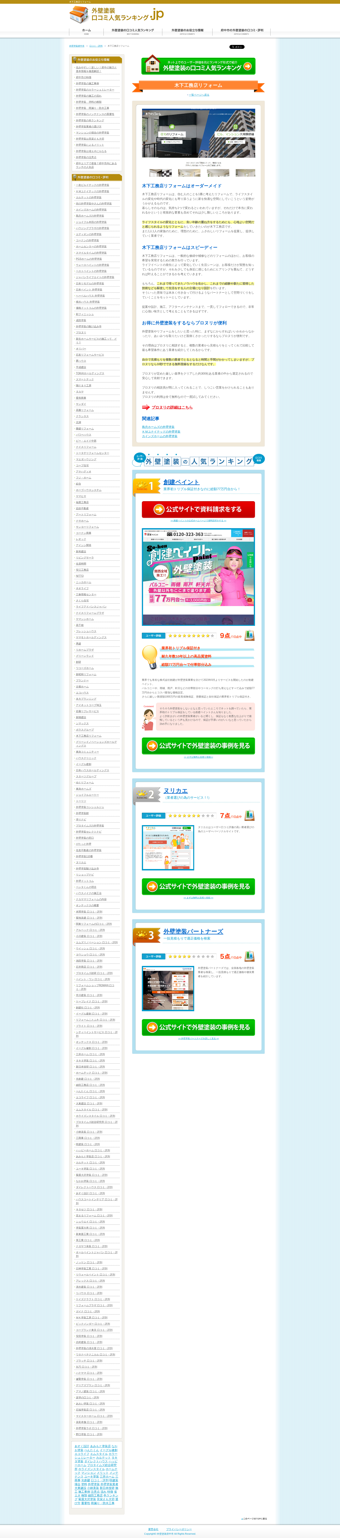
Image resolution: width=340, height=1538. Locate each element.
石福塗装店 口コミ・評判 (90, 1409)
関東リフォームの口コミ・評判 (94, 923)
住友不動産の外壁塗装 (89, 850)
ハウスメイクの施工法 (89, 893)
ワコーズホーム (85, 668)
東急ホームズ (83, 788)
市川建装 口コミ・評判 (89, 995)
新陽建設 (81, 717)
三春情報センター (86, 594)
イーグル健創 (108, 1450)
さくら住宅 (82, 600)
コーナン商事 (83, 533)
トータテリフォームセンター (92, 453)
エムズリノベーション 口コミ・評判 (97, 942)
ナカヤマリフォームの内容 (91, 899)
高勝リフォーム (85, 410)
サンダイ (81, 404)
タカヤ (80, 391)
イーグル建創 (83, 764)
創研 (78, 661)
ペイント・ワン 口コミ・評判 (93, 979)
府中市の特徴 (83, 77)
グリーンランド (85, 655)
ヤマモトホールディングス (91, 637)
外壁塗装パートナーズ (193, 931)
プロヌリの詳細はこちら (172, 407)
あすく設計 (82, 1446)
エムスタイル (99, 1453)
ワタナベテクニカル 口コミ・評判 (95, 1354)
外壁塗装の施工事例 (87, 83)
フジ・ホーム (83, 477)
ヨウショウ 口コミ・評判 (90, 954)
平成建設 (81, 367)
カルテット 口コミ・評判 (90, 1162)
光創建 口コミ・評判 (88, 1078)
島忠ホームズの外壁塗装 (158, 427)
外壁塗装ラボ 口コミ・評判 (91, 1428)
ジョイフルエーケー (87, 794)
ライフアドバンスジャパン (91, 606)
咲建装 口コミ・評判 (88, 1144)
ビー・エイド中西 (86, 440)
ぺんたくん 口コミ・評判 (90, 1091)
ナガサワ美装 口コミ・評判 (91, 1246)
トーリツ (81, 801)
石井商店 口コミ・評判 (89, 966)
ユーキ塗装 (91, 1476)
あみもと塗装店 (100, 1446)
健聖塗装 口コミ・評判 (89, 1379)
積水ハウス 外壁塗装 (88, 301)
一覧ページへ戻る (199, 94)
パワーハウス (83, 434)
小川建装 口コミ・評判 (89, 936)
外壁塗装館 (82, 813)
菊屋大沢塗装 (87, 1499)
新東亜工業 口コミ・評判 (90, 1234)
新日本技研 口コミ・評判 (90, 1066)
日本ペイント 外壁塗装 (89, 289)
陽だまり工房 (83, 385)
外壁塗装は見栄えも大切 (90, 138)
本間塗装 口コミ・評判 (89, 911)
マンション (88, 1472)
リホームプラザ (85, 649)
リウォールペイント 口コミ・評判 (95, 1274)
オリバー (81, 348)
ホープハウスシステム (89, 490)
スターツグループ (86, 776)
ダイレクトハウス (96, 1461)
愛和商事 (81, 397)
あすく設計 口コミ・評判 (90, 1193)
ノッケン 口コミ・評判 (89, 1262)
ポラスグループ (85, 729)
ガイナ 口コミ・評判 (88, 1311)
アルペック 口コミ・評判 (90, 930)
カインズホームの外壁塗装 (159, 436)
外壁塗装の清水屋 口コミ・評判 (94, 1348)
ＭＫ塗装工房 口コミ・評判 (91, 1317)
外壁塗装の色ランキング (90, 120)
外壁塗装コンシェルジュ (90, 807)
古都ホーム (82, 686)
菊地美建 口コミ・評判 (89, 917)
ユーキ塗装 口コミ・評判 (90, 1168)
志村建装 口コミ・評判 (89, 1342)
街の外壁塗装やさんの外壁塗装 (94, 203)
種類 (84, 1495)
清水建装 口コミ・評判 (89, 1286)
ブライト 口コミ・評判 (89, 1025)
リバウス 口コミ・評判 (89, 1293)
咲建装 (113, 1480)
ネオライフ (82, 588)
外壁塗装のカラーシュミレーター (95, 89)
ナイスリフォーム (86, 446)
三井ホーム (107, 1476)
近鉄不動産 (82, 508)
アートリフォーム (86, 514)
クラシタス (82, 416)
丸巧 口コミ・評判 (86, 1366)
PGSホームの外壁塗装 (89, 258)
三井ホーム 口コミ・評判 (90, 1054)
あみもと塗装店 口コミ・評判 (93, 1156)
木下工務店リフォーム (89, 735)
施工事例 (84, 1491)
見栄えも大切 (106, 1499)
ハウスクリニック (86, 758)
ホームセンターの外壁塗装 (91, 246)
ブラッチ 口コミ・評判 (89, 1360)
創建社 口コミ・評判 (88, 1007)
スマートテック (85, 379)
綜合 (78, 483)
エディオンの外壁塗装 (89, 234)
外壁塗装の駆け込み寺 (89, 326)
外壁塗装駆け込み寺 (87, 868)
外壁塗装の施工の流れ (89, 95)
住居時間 (81, 563)
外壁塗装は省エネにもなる (91, 151)
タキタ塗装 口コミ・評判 (90, 1060)
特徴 (110, 1491)
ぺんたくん (91, 1450)
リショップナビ (85, 874)
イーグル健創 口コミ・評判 (91, 1048)
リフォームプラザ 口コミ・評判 (94, 1305)
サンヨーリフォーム (87, 526)
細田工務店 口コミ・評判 (90, 1084)
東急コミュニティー (87, 751)
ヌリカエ (176, 790)
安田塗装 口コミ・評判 (89, 1336)
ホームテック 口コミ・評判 (91, 1072)
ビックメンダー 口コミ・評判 (93, 1323)
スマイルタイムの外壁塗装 (91, 252)
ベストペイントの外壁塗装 (91, 271)
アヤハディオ (83, 471)
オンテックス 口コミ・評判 (91, 1042)
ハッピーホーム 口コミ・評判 (93, 1150)
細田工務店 (95, 1495)
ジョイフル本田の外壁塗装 (91, 222)
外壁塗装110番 (84, 856)
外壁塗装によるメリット (90, 144)
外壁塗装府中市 (76, 46)
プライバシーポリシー (179, 1529)
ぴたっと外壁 (83, 843)
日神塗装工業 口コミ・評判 (91, 1268)
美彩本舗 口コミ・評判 (89, 1422)
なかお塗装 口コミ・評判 (90, 1181)
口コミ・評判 (96, 46)
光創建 (85, 1480)
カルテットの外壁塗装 (89, 197)
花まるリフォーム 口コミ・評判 (94, 1215)
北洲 (78, 422)
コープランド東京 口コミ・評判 (94, 1329)
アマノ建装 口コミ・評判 (90, 1391)
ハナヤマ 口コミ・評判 (89, 1372)
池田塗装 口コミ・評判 (89, 960)
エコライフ (82, 1453)
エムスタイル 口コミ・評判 (91, 1109)
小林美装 (93, 1488)
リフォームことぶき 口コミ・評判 (95, 1019)
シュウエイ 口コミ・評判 (90, 1221)
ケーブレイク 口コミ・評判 (91, 1001)
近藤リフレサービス (87, 711)
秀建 (78, 643)
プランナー (82, 680)
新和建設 (81, 551)
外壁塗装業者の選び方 (89, 126)
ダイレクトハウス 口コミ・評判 (94, 1187)
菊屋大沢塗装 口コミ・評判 (91, 1174)
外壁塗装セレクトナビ (89, 831)
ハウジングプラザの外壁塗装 (92, 228)
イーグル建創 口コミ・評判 (91, 1013)
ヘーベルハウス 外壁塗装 (90, 295)
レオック (81, 539)
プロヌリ (81, 332)
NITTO (80, 575)
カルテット (103, 1457)
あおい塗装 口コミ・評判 (90, 1403)
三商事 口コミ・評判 (88, 1137)
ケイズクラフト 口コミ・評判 (93, 1299)
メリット (103, 1472)
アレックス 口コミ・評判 (90, 1280)
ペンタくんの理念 (86, 887)
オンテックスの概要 (87, 905)
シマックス (82, 723)
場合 (77, 1484)
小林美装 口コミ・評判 (89, 1131)
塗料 (84, 1484)
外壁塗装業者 (109, 1484)
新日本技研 (107, 1488)
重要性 (85, 1503)
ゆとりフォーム (85, 782)
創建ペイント (182, 482)
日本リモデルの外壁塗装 (90, 283)
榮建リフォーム (85, 428)
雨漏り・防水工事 (103, 1503)
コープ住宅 (82, 465)
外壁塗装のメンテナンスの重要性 (95, 114)
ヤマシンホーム (85, 619)
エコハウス (82, 692)
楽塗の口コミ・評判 (87, 1397)
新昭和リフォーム (86, 674)
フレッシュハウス (86, 631)
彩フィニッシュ (85, 314)
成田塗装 (81, 320)
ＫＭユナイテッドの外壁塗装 (161, 431)
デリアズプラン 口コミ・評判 (93, 1385)
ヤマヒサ (81, 496)
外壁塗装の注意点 (86, 157)
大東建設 (80, 1488)
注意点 (95, 1491)
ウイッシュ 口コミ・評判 (90, 948)
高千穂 (80, 625)
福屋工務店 (82, 502)
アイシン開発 (83, 545)
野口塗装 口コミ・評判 (89, 1434)
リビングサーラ (85, 557)
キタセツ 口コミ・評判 (89, 1209)
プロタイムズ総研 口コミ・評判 (94, 973)
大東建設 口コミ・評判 (89, 1103)
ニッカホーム (83, 582)
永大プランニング (86, 698)
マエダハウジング (86, 459)
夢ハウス (81, 360)
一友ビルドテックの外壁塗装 (92, 185)
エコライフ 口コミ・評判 (90, 1097)
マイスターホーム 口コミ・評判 (94, 1416)
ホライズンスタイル (91, 1469)
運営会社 (153, 1529)
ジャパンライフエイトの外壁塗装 (95, 277)
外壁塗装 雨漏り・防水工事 (92, 108)
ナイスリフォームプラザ (90, 612)
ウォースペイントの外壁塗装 (92, 264)
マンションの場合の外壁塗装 (92, 132)
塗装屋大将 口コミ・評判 (90, 1227)
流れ (103, 1491)
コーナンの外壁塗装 (87, 240)
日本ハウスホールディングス (92, 770)
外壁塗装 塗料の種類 (89, 101)
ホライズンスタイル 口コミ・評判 (95, 1115)
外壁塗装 (94, 1484)
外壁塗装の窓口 (85, 837)
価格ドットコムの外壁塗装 (91, 307)
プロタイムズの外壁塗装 (90, 825)
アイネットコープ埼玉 (89, 705)
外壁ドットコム (85, 880)
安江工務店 (82, 569)
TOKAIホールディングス (90, 373)
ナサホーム (82, 520)
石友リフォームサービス (90, 354)
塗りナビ (81, 819)
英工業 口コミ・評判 (88, 1240)
